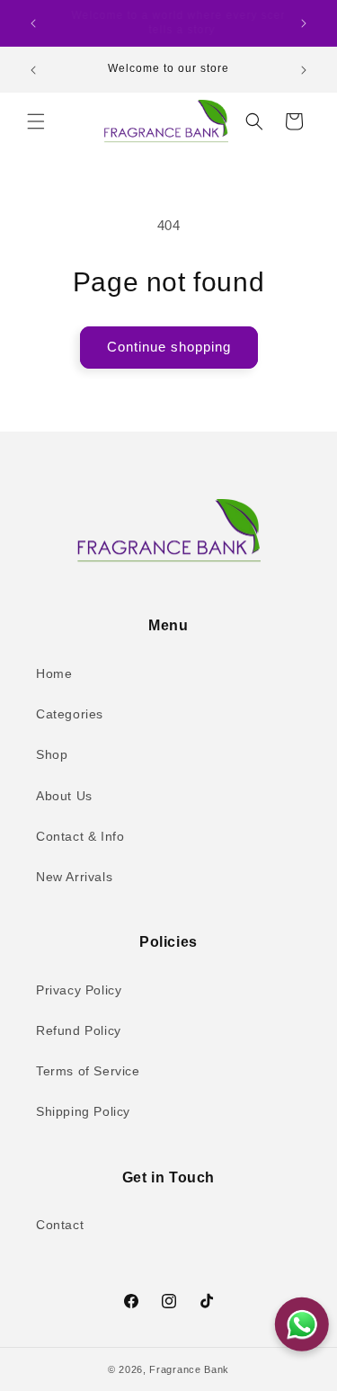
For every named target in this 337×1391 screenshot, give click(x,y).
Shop (51, 754)
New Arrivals (74, 876)
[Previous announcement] (33, 23)
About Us (64, 796)
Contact (60, 1224)
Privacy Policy (78, 990)
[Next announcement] (304, 23)
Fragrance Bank (189, 1369)
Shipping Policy (83, 1111)
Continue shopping (169, 346)
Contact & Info (80, 836)
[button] (36, 121)
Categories (69, 714)
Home (54, 673)
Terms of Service (88, 1071)
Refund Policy (78, 1030)
